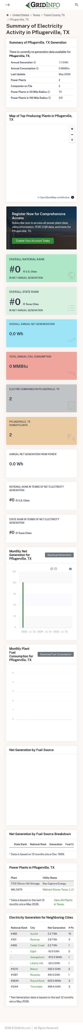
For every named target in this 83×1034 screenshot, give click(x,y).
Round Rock (37, 980)
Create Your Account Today (33, 240)
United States (20, 15)
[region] (41, 163)
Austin (34, 933)
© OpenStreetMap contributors (53, 197)
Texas (36, 15)
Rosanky (35, 974)
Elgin (33, 951)
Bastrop (35, 939)
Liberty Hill (36, 963)
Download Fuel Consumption (55, 654)
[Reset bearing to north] (72, 140)
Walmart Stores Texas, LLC (58, 889)
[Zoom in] (72, 129)
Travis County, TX (54, 15)
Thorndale (36, 986)
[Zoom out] (72, 134)
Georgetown (37, 957)
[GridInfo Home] (42, 5)
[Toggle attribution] (72, 197)
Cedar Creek (37, 945)
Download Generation (59, 555)
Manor (34, 968)
